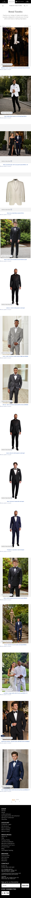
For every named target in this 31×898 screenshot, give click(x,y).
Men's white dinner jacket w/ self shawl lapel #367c (15, 116)
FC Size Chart (5, 847)
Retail (3, 812)
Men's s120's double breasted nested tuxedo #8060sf (15, 598)
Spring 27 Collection (7, 817)
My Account (5, 826)
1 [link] (11, 801)
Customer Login (6, 824)
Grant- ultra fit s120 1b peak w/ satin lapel (15, 453)
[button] (2, 5)
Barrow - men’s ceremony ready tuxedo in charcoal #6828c (15, 404)
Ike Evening (5, 857)
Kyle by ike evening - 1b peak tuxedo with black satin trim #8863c (15, 741)
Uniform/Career (6, 814)
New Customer (6, 828)
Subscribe (25, 885)
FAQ (2, 838)
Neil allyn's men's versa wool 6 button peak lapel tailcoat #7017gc (15, 67)
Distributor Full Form (8, 845)
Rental (3, 810)
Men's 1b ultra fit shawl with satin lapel (15, 501)
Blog (2, 848)
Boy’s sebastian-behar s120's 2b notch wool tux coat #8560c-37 (15, 789)
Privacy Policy (5, 840)
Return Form (5, 831)
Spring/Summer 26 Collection (10, 816)
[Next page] (19, 801)
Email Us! (4, 866)
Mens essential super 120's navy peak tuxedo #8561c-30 (15, 164)
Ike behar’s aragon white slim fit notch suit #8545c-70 (15, 693)
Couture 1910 (5, 855)
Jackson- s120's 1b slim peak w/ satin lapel (15, 307)
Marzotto (4, 860)
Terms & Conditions (7, 841)
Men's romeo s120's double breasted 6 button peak (15, 259)
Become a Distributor (8, 843)
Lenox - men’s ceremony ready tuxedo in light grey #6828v (15, 356)
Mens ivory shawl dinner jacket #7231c (15, 213)
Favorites (4, 819)
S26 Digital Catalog (7, 850)
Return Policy (5, 829)
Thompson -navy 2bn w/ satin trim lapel (15, 549)
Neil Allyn (4, 859)
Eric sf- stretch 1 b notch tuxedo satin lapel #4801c (15, 644)
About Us (4, 836)
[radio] (13, 799)
